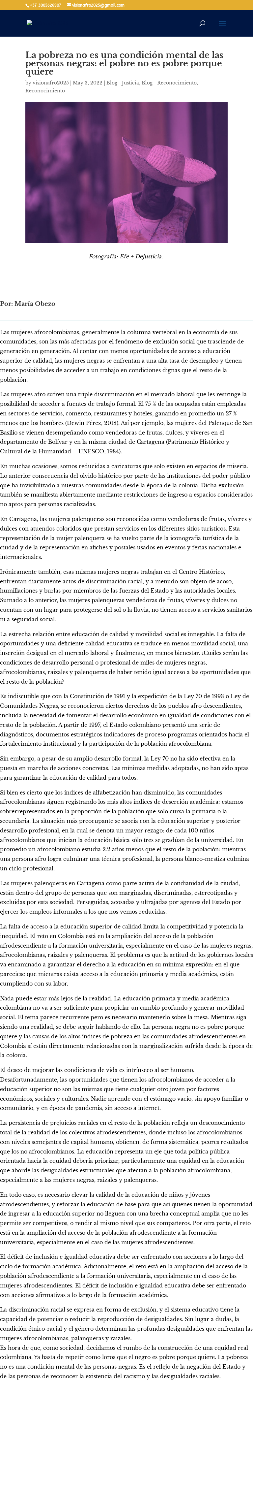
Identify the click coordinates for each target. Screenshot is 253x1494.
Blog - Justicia (122, 83)
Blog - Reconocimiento (169, 83)
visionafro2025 (51, 83)
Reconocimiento (45, 91)
